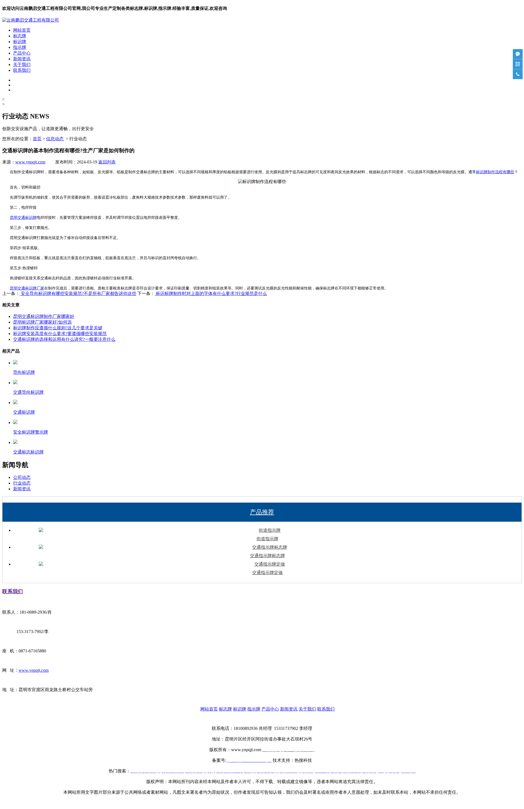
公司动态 (22, 477)
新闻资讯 (22, 58)
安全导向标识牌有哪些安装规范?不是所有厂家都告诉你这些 (78, 293)
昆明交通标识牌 (23, 218)
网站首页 (22, 30)
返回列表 (107, 162)
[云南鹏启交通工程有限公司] (30, 20)
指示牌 (19, 47)
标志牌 (19, 36)
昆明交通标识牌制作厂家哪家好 (43, 316)
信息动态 (55, 138)
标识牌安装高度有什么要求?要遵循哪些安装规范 (60, 333)
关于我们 (22, 64)
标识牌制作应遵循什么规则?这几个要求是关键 (57, 328)
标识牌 (19, 41)
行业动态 (22, 483)
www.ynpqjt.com (30, 162)
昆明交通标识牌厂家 (27, 288)
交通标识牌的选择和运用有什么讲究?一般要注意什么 (64, 339)
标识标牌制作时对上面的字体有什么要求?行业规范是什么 (211, 293)
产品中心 (22, 53)
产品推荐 (262, 512)
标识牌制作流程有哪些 (495, 172)
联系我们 (22, 70)
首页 (37, 138)
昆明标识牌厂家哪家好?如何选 (42, 322)
